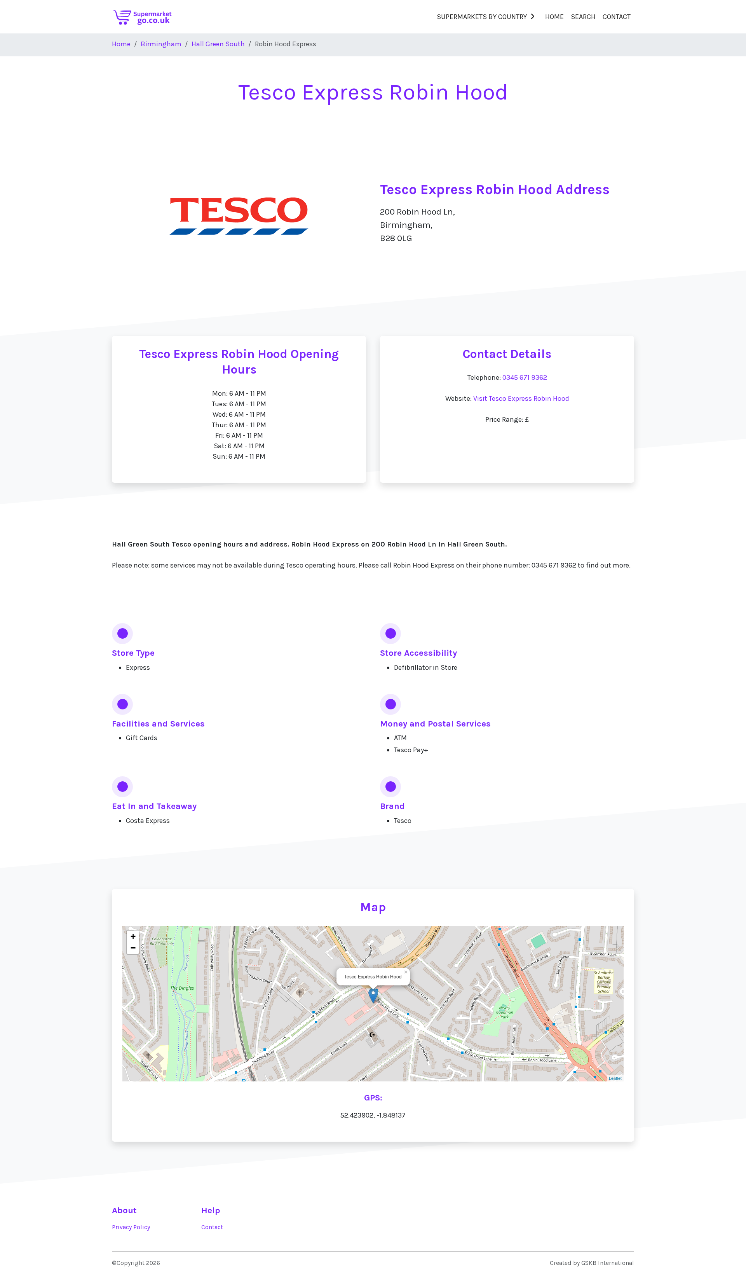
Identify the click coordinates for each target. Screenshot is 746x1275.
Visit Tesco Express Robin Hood (521, 398)
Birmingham (161, 44)
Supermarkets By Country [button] (482, 16)
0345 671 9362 (524, 377)
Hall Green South (218, 44)
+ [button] (133, 936)
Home (554, 16)
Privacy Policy (131, 1227)
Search (583, 16)
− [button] (133, 948)
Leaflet (615, 1078)
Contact (617, 16)
